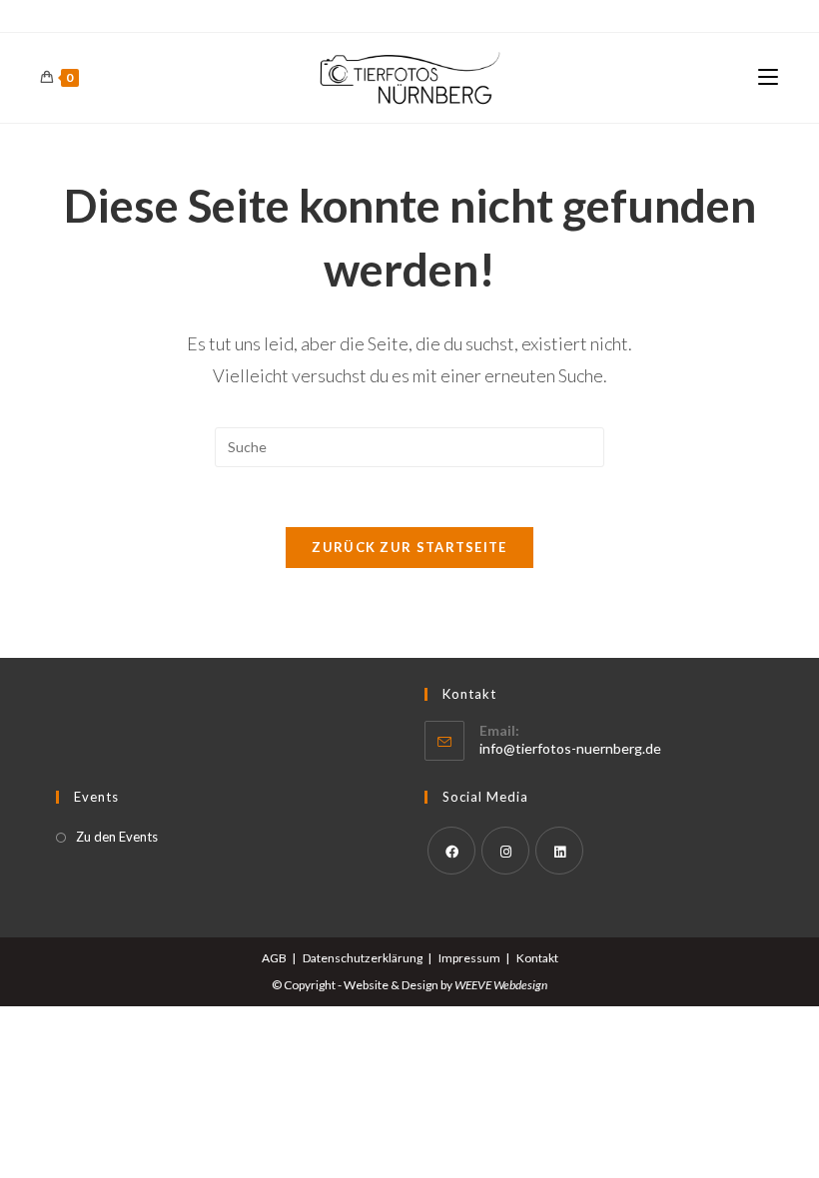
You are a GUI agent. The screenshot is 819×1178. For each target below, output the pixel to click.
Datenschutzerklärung (362, 957)
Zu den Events (117, 837)
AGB (274, 957)
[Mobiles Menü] (768, 77)
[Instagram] (505, 851)
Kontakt (537, 957)
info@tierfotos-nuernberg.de (570, 748)
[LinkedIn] (559, 851)
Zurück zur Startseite (409, 547)
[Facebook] (451, 851)
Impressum (469, 957)
